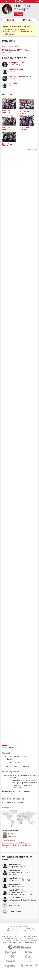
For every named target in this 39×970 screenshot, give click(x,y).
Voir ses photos (31, 149)
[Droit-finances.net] (29, 956)
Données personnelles (8, 940)
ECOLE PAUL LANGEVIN (12, 50)
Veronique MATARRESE (18, 63)
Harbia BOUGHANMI (16, 70)
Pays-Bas (26, 843)
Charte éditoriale (25, 936)
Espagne (10, 843)
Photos (29, 20)
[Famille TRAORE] (5, 911)
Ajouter (19, 14)
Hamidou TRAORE (15, 864)
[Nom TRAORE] (5, 905)
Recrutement (29, 938)
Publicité (34, 936)
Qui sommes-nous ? (8, 936)
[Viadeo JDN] (29, 961)
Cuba (4, 843)
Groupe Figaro (17, 942)
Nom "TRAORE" (14, 905)
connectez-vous (10, 31)
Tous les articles (16, 938)
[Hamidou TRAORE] (7, 9)
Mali (20, 843)
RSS (23, 938)
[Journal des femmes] (10, 952)
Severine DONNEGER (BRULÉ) (20, 76)
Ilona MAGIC (13, 83)
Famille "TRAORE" (15, 912)
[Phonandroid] (29, 965)
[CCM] (29, 952)
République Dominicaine (22, 845)
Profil (12, 20)
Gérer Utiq (34, 940)
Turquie (5, 847)
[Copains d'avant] (10, 961)
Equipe (17, 936)
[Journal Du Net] (10, 956)
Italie (16, 843)
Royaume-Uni (7, 845)
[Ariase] (10, 965)
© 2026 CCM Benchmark (29, 942)
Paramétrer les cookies (22, 940)
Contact (8, 938)
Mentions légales (6, 942)
